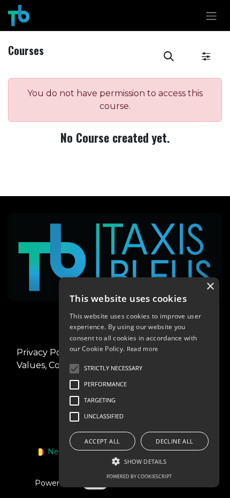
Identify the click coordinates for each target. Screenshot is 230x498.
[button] (169, 56)
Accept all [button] (102, 441)
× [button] (210, 287)
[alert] (139, 382)
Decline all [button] (174, 441)
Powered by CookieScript (139, 476)
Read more (142, 349)
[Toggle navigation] (211, 15)
